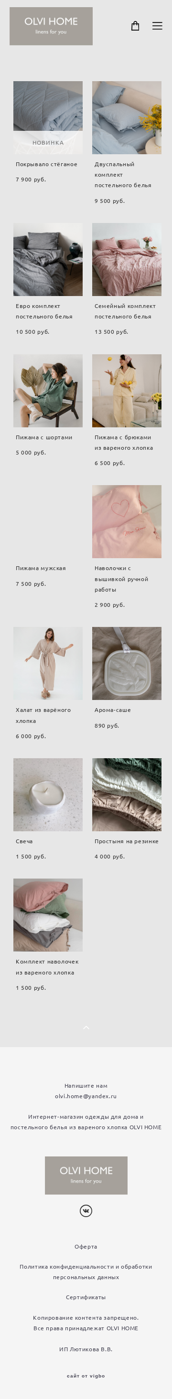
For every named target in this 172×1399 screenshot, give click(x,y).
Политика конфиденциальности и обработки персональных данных (86, 1272)
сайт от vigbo (86, 1376)
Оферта (86, 1246)
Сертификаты (86, 1297)
